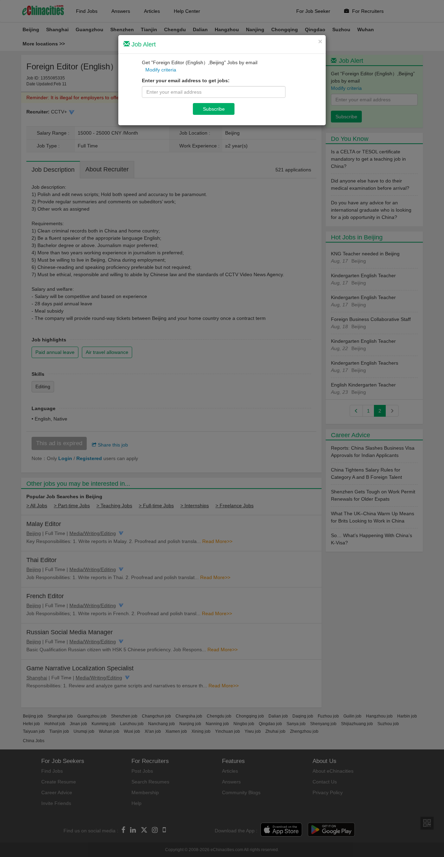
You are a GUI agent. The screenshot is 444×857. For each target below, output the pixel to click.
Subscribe (214, 109)
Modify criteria (160, 70)
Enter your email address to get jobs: (186, 80)
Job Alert (143, 44)
